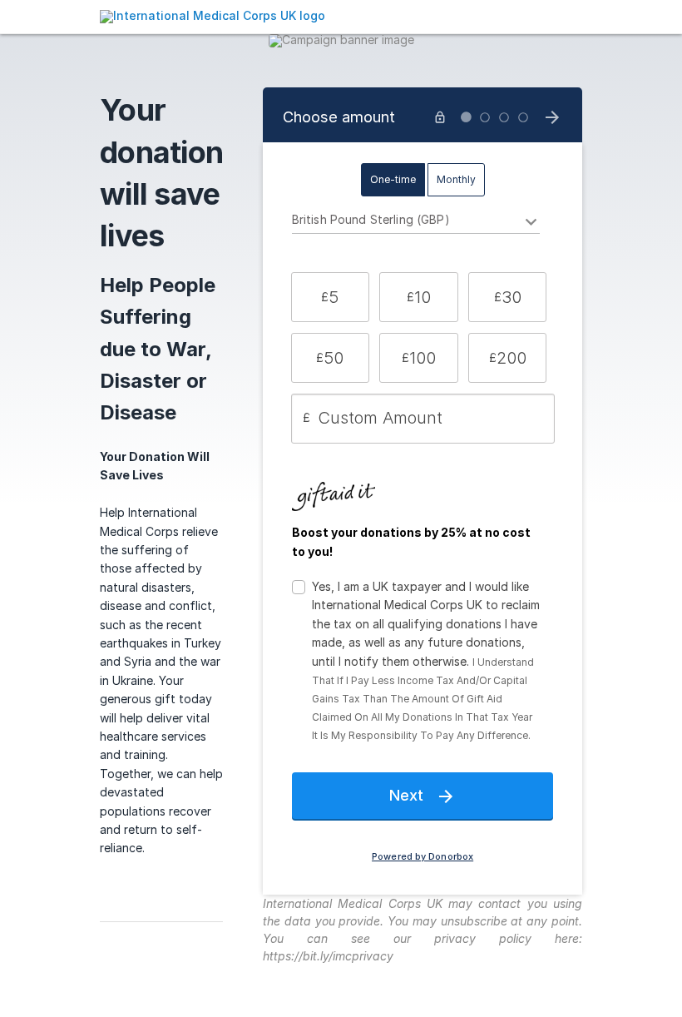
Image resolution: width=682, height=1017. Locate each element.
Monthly (456, 179)
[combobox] (416, 222)
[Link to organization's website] (212, 15)
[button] (330, 297)
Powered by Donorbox (422, 856)
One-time (393, 179)
